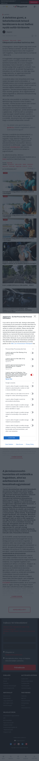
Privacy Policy (30, 444)
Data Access (19, 444)
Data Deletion (9, 444)
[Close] (35, 317)
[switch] (32, 353)
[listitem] (19, 349)
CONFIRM (11, 438)
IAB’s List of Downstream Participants (21, 343)
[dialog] (19, 380)
